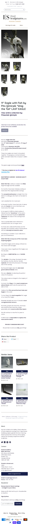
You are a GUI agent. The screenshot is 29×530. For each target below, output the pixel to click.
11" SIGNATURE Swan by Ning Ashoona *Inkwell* (7, 402)
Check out (19, 6)
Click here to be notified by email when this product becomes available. (13, 125)
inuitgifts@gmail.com (11, 478)
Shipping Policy (13, 513)
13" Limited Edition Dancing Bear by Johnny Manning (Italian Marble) (6, 376)
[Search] (23, 9)
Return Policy (21, 513)
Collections (8, 416)
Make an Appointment (14, 474)
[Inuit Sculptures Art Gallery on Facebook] (5, 442)
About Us (5, 513)
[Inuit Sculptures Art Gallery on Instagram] (7, 442)
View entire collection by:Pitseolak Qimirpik (12, 114)
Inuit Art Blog (14, 514)
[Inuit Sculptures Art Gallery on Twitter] (2, 442)
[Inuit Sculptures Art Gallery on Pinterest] (10, 442)
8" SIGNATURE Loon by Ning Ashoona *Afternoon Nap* (21, 402)
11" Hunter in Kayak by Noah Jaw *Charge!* (21, 375)
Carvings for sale (10, 25)
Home (3, 416)
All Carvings (14, 416)
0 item (11, 6)
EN (6, 2)
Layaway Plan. (5, 172)
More (21, 25)
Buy (7, 371)
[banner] (14, 18)
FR (8, 2)
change (21, 2)
